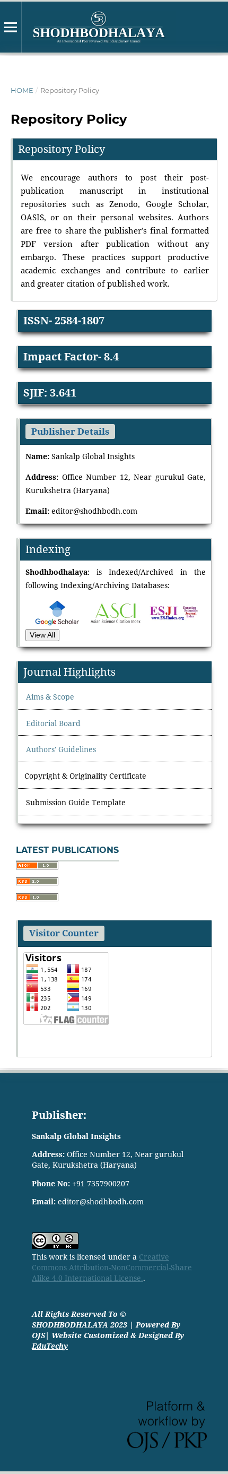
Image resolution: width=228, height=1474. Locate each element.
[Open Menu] (10, 27)
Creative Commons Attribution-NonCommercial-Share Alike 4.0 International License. (112, 1267)
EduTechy (50, 1346)
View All (42, 635)
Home (22, 90)
